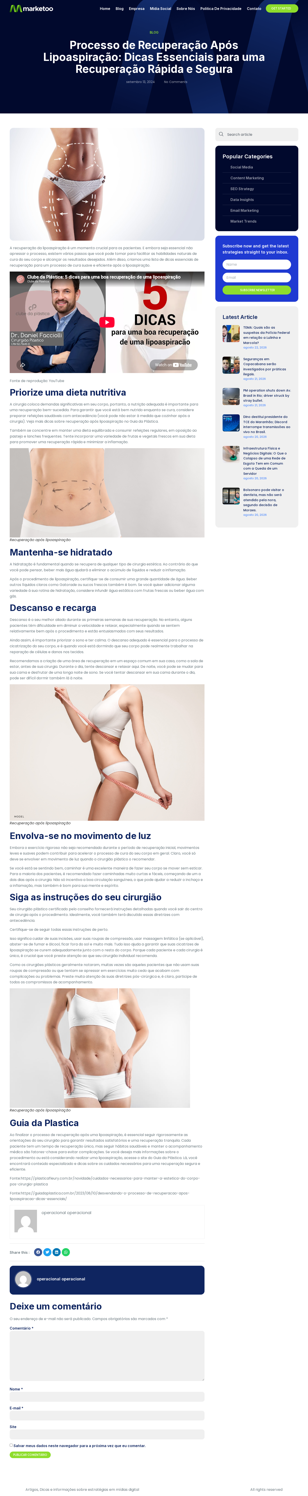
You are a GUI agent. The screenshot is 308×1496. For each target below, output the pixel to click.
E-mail (16, 1408)
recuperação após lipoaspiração (94, 421)
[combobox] (256, 134)
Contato (254, 8)
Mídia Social (160, 8)
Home (105, 8)
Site (13, 1427)
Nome (16, 1389)
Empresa (137, 8)
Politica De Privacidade (220, 8)
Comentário (22, 1328)
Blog (120, 8)
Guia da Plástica (167, 1157)
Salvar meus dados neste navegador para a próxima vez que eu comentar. (80, 1445)
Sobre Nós (186, 8)
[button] (38, 1252)
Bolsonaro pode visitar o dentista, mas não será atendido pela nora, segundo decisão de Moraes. (263, 500)
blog (154, 32)
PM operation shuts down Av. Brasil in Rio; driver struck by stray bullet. (267, 395)
